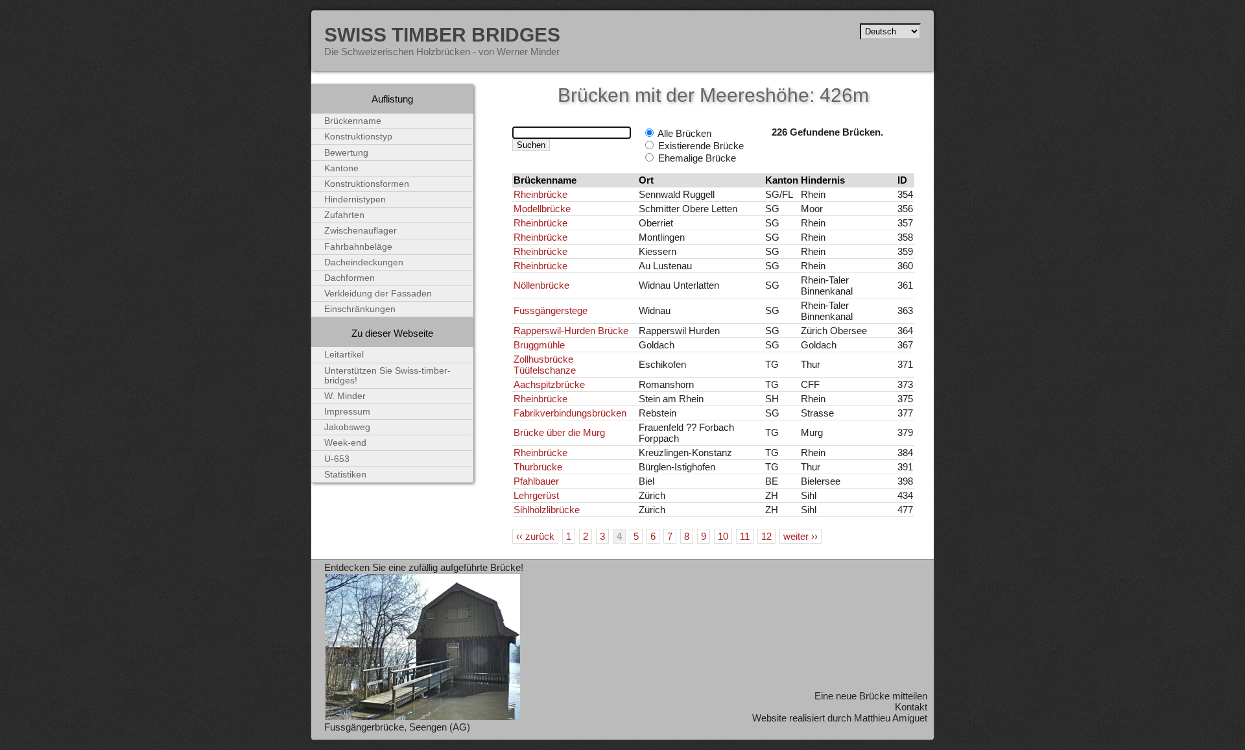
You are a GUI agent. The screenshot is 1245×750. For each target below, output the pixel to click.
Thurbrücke (538, 466)
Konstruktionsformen (366, 184)
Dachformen (349, 278)
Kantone (341, 168)
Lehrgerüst (536, 495)
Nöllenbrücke (541, 285)
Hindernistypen (355, 199)
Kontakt (911, 706)
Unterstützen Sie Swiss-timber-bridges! (387, 375)
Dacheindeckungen (363, 262)
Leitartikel (344, 354)
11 (745, 536)
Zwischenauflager (360, 231)
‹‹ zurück (535, 536)
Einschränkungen (360, 309)
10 (723, 536)
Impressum (347, 412)
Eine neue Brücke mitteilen (870, 695)
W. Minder (345, 396)
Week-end (345, 443)
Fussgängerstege (550, 310)
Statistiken (345, 474)
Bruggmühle (539, 344)
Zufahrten (344, 215)
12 (766, 536)
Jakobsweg (347, 427)
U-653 (337, 459)
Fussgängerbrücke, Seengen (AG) (397, 726)
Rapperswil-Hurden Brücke (571, 330)
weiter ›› (800, 536)
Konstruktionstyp (358, 136)
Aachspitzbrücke (549, 384)
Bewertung (346, 153)
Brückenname (352, 121)
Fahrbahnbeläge (358, 247)
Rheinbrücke (540, 194)
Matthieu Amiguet (890, 717)
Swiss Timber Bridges (442, 34)
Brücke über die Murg (559, 432)
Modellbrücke (542, 208)
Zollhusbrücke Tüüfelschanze (545, 365)
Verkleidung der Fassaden (378, 293)
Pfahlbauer (536, 481)
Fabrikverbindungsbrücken (570, 412)
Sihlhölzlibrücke (547, 509)
